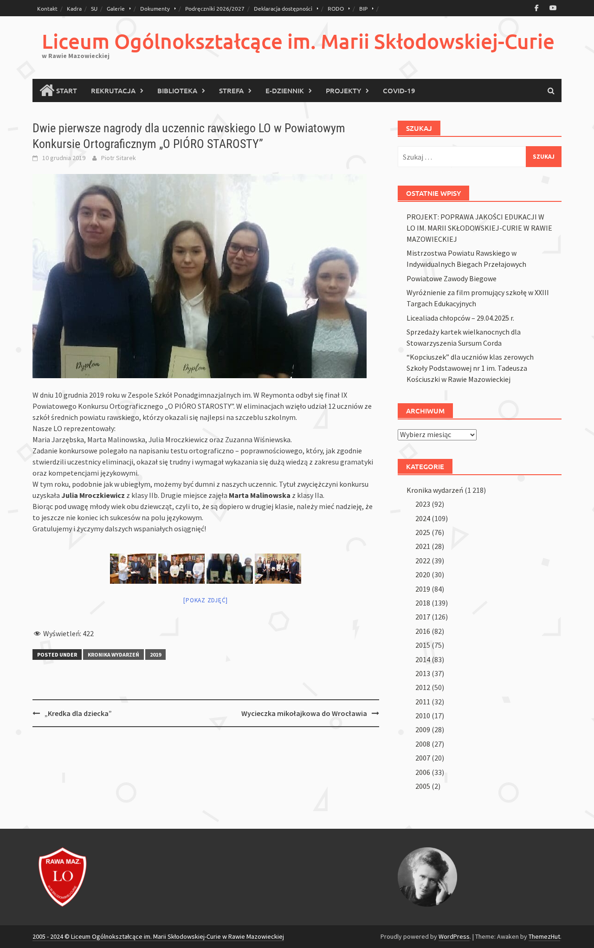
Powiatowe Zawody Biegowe (452, 278)
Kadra (74, 8)
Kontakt (47, 8)
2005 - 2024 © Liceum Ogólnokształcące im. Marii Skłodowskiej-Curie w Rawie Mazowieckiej (158, 936)
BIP (363, 8)
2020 (422, 574)
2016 (422, 631)
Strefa (231, 90)
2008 (422, 743)
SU (94, 8)
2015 (422, 645)
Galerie (116, 8)
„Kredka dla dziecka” (78, 713)
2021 (422, 546)
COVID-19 (399, 90)
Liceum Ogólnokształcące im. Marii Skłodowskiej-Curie (298, 41)
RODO (336, 8)
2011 (422, 701)
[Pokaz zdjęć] (205, 600)
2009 (422, 729)
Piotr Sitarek (118, 158)
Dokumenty (155, 8)
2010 (422, 715)
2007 (422, 757)
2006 (422, 772)
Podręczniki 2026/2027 (215, 8)
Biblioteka (177, 90)
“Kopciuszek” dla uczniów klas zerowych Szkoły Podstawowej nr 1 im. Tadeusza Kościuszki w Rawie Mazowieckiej (470, 368)
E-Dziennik (284, 90)
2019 (155, 654)
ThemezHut (544, 936)
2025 (422, 532)
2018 (422, 602)
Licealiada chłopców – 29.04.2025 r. (460, 317)
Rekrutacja (113, 90)
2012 (422, 687)
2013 (422, 673)
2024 (422, 518)
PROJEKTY (343, 90)
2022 (422, 560)
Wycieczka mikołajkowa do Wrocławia (304, 713)
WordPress (454, 936)
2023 (422, 504)
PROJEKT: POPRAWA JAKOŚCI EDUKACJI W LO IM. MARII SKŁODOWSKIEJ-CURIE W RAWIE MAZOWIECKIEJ (479, 228)
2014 (422, 659)
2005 (422, 786)
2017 (422, 616)
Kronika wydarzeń (113, 654)
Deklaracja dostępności (283, 8)
